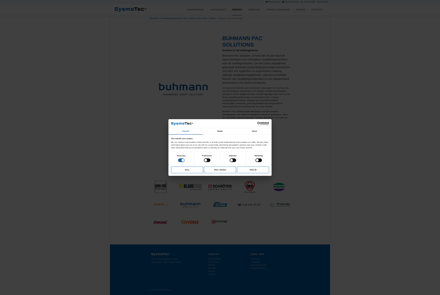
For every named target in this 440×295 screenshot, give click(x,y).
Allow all (253, 170)
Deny (187, 170)
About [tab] (254, 131)
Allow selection (220, 170)
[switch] (207, 160)
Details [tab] (220, 131)
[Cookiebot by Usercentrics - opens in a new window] (259, 123)
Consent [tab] (185, 131)
